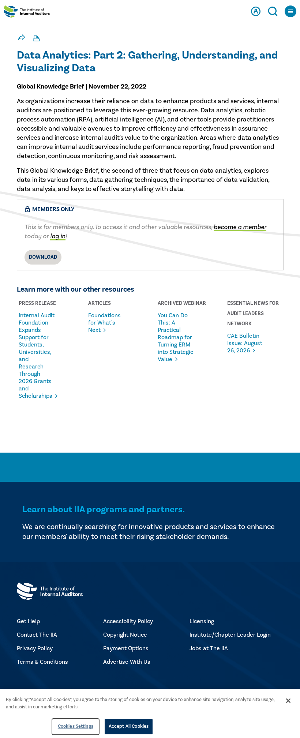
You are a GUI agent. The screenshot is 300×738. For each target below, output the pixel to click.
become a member (240, 227)
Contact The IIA (37, 634)
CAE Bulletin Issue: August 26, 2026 (244, 343)
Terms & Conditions (42, 662)
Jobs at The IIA (209, 648)
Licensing (202, 621)
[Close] (288, 701)
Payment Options (126, 648)
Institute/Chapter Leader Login (230, 634)
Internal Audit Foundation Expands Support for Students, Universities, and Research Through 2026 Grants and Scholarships (37, 356)
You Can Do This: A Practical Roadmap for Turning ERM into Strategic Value (175, 337)
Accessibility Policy (128, 621)
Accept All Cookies (129, 726)
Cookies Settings (75, 726)
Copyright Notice (125, 634)
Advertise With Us (126, 662)
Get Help (28, 621)
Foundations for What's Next (104, 323)
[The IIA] (27, 12)
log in (57, 236)
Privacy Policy (35, 648)
